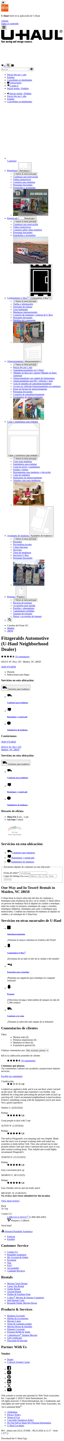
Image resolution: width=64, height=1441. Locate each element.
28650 (10, 631)
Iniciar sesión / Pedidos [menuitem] (18, 88)
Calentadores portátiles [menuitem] (23, 611)
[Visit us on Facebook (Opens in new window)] (9, 1369)
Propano (21, 597)
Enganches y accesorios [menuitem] (24, 187)
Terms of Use (13, 1417)
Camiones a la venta (15, 1016)
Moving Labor (14, 1321)
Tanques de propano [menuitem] (22, 613)
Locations (15, 1425)
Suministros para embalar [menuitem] (25, 464)
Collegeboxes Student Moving (22, 1335)
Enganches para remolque (18, 972)
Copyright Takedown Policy (20, 1420)
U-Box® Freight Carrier (18, 1362)
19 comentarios (22, 656)
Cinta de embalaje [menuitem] (21, 475)
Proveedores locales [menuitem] (22, 544)
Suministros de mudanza (17, 730)
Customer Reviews (16, 1271)
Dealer (10, 1359)
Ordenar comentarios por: (13, 1050)
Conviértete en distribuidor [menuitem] (19, 80)
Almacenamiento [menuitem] (15, 361)
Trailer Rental (13, 1289)
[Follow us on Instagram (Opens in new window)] (9, 1373)
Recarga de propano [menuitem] (22, 603)
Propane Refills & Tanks (18, 1332)
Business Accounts (16, 1315)
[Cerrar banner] (3, 2)
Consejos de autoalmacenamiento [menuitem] (28, 394)
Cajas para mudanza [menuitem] (22, 461)
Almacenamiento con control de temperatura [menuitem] (34, 378)
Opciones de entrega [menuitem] (22, 307)
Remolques (24, 171)
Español (11, 1239)
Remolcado (12, 218)
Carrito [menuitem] (13, 85)
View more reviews (10, 1201)
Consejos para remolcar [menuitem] (24, 182)
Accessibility (13, 1268)
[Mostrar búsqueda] (8, 65)
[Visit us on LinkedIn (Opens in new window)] (9, 1382)
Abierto (4, 21)
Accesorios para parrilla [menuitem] (24, 605)
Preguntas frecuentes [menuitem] (22, 185)
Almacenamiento (32, 361)
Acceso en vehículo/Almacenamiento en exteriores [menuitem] (37, 386)
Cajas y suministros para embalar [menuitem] (22, 421)
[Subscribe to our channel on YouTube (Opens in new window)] (9, 1390)
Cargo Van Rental (15, 1286)
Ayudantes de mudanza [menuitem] (18, 535)
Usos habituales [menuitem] (20, 309)
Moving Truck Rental (17, 1283)
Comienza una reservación (25, 224)
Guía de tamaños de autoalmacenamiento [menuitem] (32, 383)
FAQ (9, 1265)
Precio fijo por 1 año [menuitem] (16, 74)
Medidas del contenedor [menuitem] (24, 320)
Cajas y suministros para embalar (23, 455)
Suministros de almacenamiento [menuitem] (28, 397)
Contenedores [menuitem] (18, 298)
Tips (9, 1262)
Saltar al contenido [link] (10, 23)
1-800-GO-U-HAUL (18, 1217)
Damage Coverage (16, 1329)
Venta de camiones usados (19, 1324)
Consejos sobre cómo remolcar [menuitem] (27, 230)
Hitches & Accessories (17, 1318)
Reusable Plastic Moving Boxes (22, 1303)
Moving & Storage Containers (25, 1297)
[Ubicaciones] (12, 66)
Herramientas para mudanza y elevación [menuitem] (32, 472)
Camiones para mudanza (18, 689)
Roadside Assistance (16, 1254)
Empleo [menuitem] (10, 77)
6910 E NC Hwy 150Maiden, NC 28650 (11, 748)
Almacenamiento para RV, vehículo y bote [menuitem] (33, 381)
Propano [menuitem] (11, 596)
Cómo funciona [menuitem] (20, 547)
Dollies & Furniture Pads (19, 1294)
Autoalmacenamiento (16, 934)
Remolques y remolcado (17, 717)
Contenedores (40, 298)
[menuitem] (38, 224)
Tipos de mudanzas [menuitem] (22, 552)
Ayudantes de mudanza (41, 536)
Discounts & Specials (17, 1340)
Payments (11, 1260)
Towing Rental (14, 1291)
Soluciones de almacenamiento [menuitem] (27, 477)
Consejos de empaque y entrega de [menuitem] (33, 315)
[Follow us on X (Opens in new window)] (9, 1386)
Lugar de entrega (16, 876)
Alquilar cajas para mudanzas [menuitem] (27, 480)
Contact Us (12, 1252)
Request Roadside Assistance (19, 1231)
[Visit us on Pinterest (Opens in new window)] (9, 1378)
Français (11, 1236)
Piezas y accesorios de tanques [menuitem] (27, 616)
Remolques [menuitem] (12, 170)
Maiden (10, 628)
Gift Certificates (14, 1338)
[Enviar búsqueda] (31, 69)
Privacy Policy (14, 1414)
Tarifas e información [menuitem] (23, 304)
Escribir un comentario (11, 1076)
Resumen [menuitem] (17, 541)
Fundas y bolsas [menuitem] (20, 469)
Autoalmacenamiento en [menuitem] (28, 370)
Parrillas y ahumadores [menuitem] (23, 608)
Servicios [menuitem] (17, 550)
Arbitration (12, 1412)
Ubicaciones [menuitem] (15, 82)
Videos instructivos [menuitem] (22, 179)
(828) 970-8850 (8, 667)
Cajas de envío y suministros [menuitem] (26, 467)
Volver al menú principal (25, 174)
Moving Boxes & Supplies (19, 1326)
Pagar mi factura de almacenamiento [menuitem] (30, 389)
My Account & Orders (17, 1257)
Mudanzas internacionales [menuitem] (25, 312)
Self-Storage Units (15, 1300)
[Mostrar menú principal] (4, 27)
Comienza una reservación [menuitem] (25, 177)
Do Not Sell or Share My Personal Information (29, 1423)
